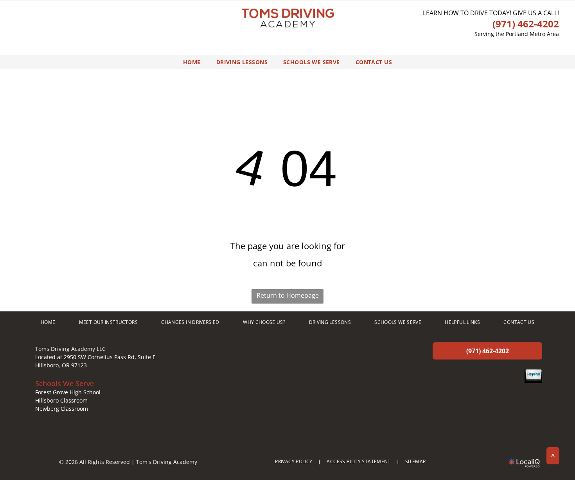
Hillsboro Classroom (61, 400)
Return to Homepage (288, 295)
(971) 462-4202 (525, 23)
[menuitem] (191, 62)
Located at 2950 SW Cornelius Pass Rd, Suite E (95, 357)
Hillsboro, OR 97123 (61, 365)
